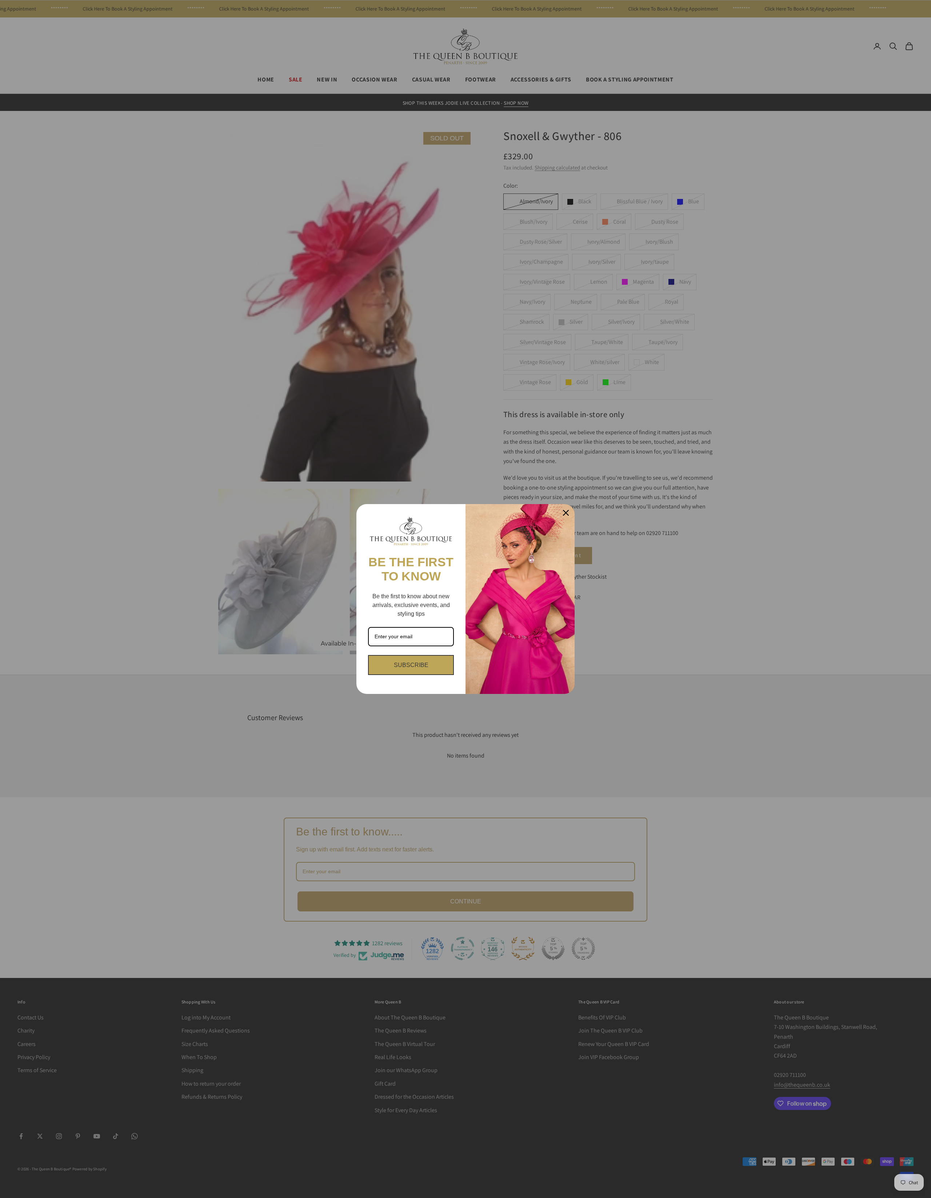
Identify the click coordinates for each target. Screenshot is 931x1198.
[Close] (566, 513)
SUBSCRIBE (411, 665)
